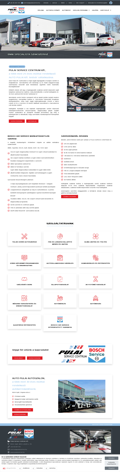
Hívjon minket (18, 358)
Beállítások (26, 468)
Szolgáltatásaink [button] (80, 10)
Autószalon (32, 121)
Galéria (95, 10)
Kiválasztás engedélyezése (111, 463)
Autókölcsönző (53, 10)
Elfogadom (111, 468)
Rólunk (41, 10)
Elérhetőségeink (17, 121)
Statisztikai (39, 468)
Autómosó (66, 10)
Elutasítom (112, 458)
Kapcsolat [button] (105, 10)
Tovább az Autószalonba (22, 410)
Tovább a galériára (69, 196)
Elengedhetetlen (11, 468)
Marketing (52, 468)
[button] (9, 37)
